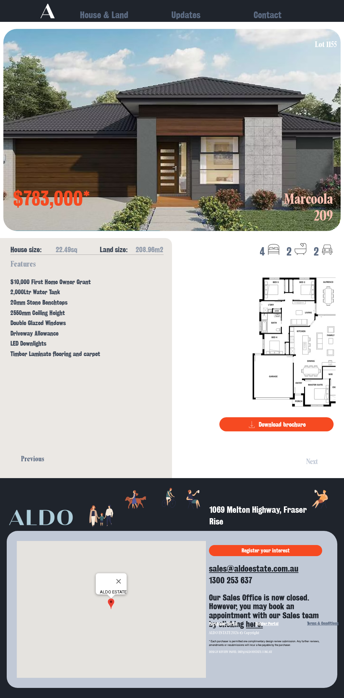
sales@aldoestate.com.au (253, 569)
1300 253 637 (230, 580)
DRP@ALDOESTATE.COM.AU (255, 652)
